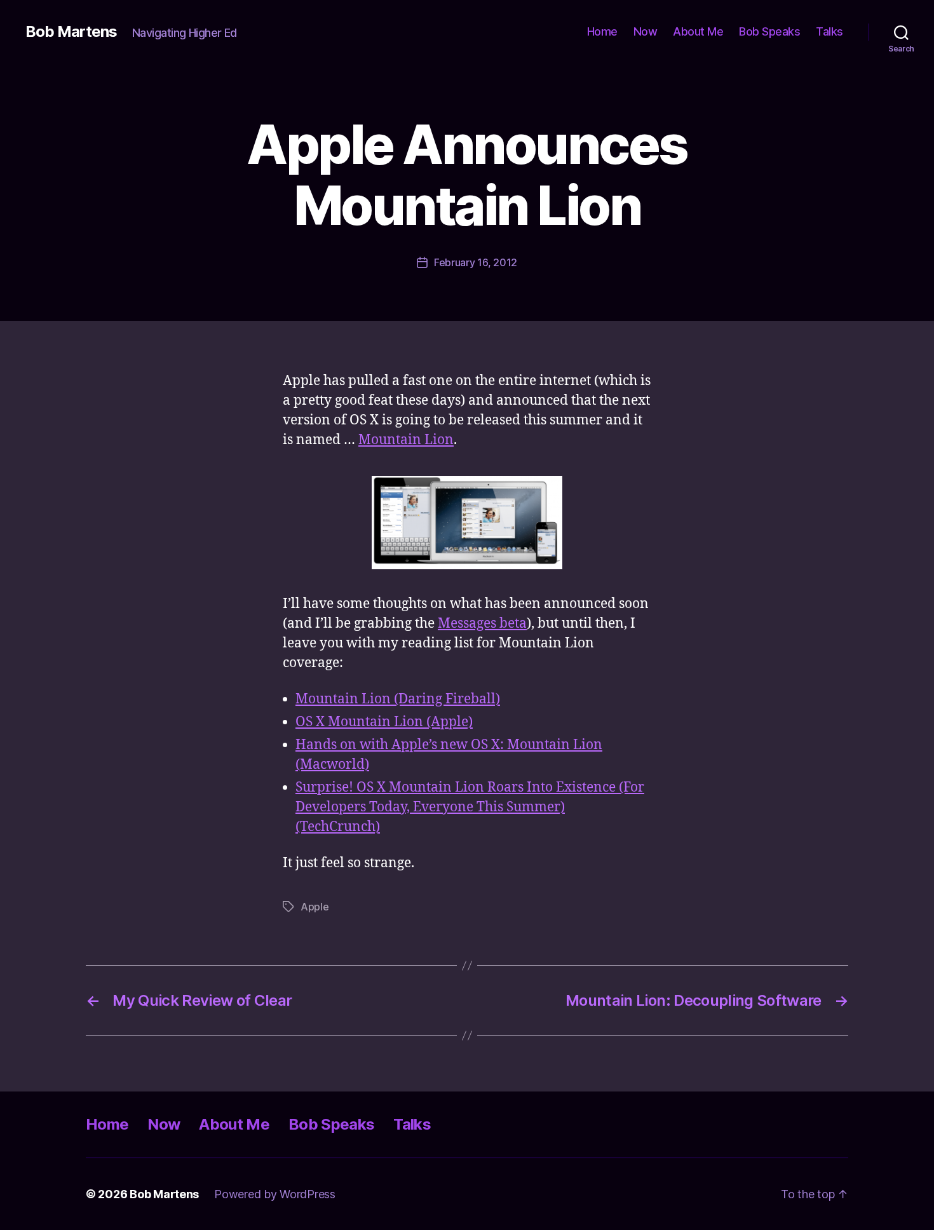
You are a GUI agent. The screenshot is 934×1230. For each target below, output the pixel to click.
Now (645, 31)
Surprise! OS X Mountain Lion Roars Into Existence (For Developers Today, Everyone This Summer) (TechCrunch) (469, 807)
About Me (698, 31)
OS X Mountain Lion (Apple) (384, 722)
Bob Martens (71, 31)
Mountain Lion (406, 440)
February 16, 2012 (475, 262)
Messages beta (482, 623)
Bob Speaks (769, 31)
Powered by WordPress (274, 1194)
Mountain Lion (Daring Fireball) (397, 699)
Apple (315, 906)
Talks (829, 31)
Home (602, 31)
